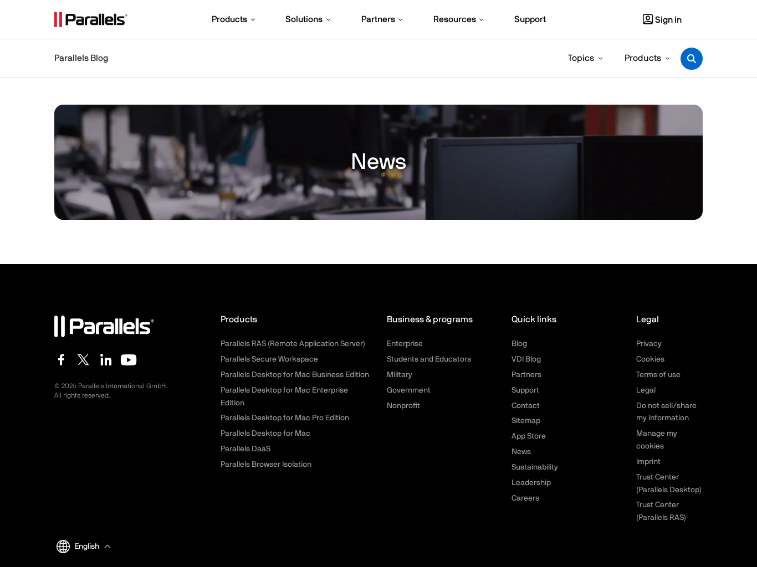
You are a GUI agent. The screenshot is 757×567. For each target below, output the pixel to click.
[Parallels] (90, 19)
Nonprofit (403, 406)
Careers (525, 498)
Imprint (648, 462)
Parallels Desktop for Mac (265, 433)
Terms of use (658, 375)
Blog (519, 344)
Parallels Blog (81, 58)
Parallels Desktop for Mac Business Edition (295, 375)
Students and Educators (429, 359)
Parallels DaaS (245, 449)
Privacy (649, 344)
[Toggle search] (692, 59)
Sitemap (526, 421)
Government (409, 390)
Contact (526, 406)
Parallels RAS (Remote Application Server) (293, 344)
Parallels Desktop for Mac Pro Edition (285, 418)
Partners (526, 375)
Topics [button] (581, 58)
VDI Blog (526, 359)
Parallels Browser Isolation (266, 464)
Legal (646, 390)
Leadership (531, 483)
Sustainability (535, 467)
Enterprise (405, 344)
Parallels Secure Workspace (269, 359)
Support (525, 390)
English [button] (86, 546)
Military (399, 375)
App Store (529, 436)
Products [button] (643, 58)
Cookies (650, 359)
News (521, 452)
